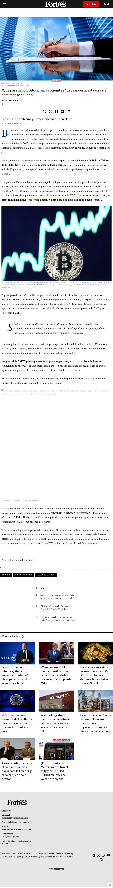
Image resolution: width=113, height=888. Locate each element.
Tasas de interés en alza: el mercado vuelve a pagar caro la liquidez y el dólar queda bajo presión (17, 771)
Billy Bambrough (9, 100)
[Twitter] (50, 111)
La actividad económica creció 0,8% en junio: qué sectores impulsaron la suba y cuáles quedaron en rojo (95, 723)
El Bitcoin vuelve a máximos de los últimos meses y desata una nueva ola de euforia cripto (16, 723)
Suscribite (91, 4)
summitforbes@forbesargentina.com (16, 829)
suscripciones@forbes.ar (12, 837)
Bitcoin (13, 130)
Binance (90, 165)
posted (18, 383)
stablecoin (7, 312)
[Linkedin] (68, 111)
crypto (41, 139)
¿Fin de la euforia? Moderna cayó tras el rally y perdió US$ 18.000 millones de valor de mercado (54, 771)
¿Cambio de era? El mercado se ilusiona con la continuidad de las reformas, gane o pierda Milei (56, 675)
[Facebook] (56, 111)
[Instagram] (103, 855)
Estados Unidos (45, 574)
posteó (15, 186)
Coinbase (100, 299)
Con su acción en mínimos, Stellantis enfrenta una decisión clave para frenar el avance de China (15, 675)
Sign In (106, 4)
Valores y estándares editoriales (47, 854)
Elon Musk (63, 134)
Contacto (28, 854)
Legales (17, 857)
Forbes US (30, 560)
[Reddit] (62, 111)
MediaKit (6, 854)
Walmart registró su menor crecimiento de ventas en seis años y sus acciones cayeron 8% (55, 723)
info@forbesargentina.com (19, 822)
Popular (40, 588)
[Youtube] (108, 855)
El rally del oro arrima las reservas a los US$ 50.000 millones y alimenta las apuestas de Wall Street (94, 675)
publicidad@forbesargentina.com (15, 818)
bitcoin (6, 574)
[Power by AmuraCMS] (56, 868)
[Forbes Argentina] (56, 4)
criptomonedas (23, 574)
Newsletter (17, 854)
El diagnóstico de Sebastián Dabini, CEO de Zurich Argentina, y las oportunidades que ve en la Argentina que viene (58, 608)
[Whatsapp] (44, 111)
